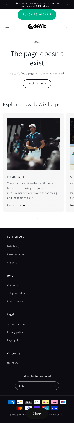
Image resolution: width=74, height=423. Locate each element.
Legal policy (14, 340)
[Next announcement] (67, 5)
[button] (7, 26)
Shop (37, 413)
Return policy (15, 301)
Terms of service (16, 324)
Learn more (14, 205)
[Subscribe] (55, 385)
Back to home (37, 83)
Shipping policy (16, 293)
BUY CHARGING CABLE (37, 14)
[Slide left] (29, 218)
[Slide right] (45, 218)
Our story (12, 362)
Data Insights (15, 246)
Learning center (16, 254)
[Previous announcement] (7, 5)
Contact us (13, 285)
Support (12, 262)
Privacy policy (15, 332)
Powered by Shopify (55, 414)
